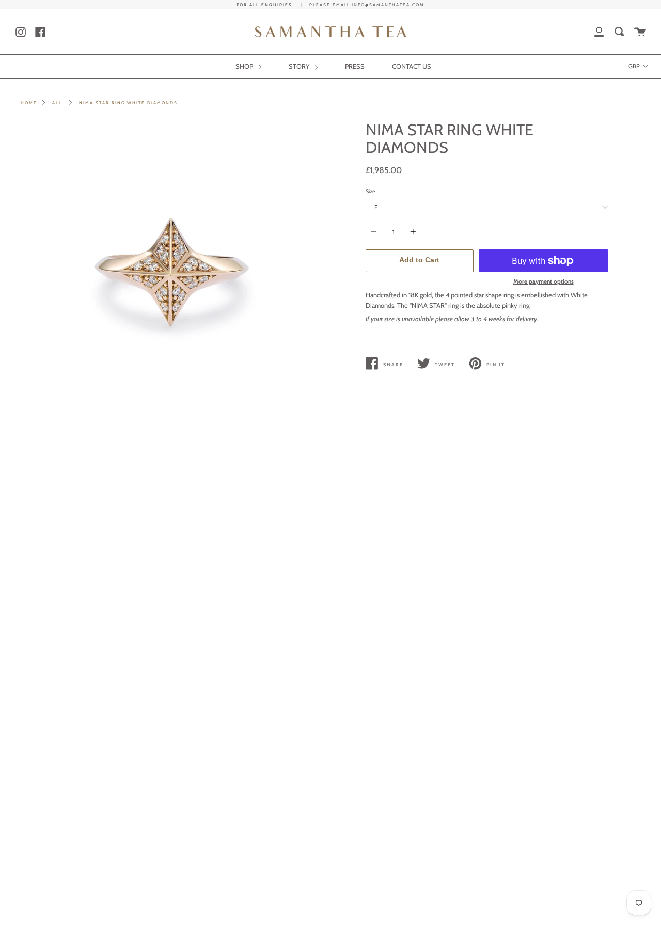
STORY (300, 66)
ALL (57, 102)
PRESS (355, 66)
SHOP (245, 66)
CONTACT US (411, 66)
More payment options (543, 281)
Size (370, 191)
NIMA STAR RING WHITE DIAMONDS (128, 102)
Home (29, 102)
